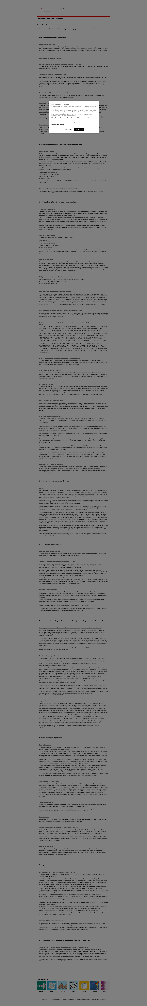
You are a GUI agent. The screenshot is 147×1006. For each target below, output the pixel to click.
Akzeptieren (79, 129)
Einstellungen (68, 129)
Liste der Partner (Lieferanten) (58, 124)
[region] (74, 117)
